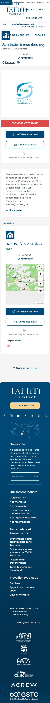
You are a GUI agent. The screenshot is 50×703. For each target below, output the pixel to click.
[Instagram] (11, 416)
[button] (35, 18)
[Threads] (46, 416)
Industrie (31, 3)
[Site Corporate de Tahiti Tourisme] (16, 11)
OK (36, 476)
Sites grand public (26, 622)
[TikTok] (32, 416)
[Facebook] (4, 416)
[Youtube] (18, 416)
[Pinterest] (39, 416)
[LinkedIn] (25, 416)
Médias (40, 3)
